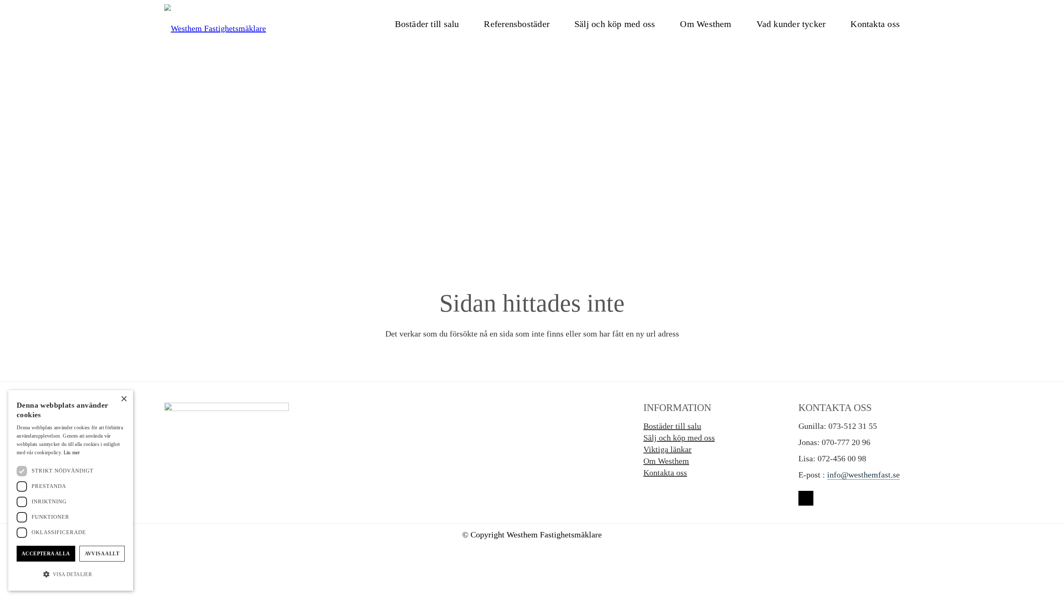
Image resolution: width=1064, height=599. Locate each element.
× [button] (124, 399)
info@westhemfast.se (863, 474)
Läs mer (72, 452)
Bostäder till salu (672, 426)
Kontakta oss (665, 472)
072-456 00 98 (842, 458)
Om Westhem (666, 460)
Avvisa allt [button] (102, 554)
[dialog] (70, 490)
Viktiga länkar (667, 449)
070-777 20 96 (846, 442)
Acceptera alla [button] (46, 554)
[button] (71, 574)
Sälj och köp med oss (679, 437)
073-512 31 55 (852, 426)
